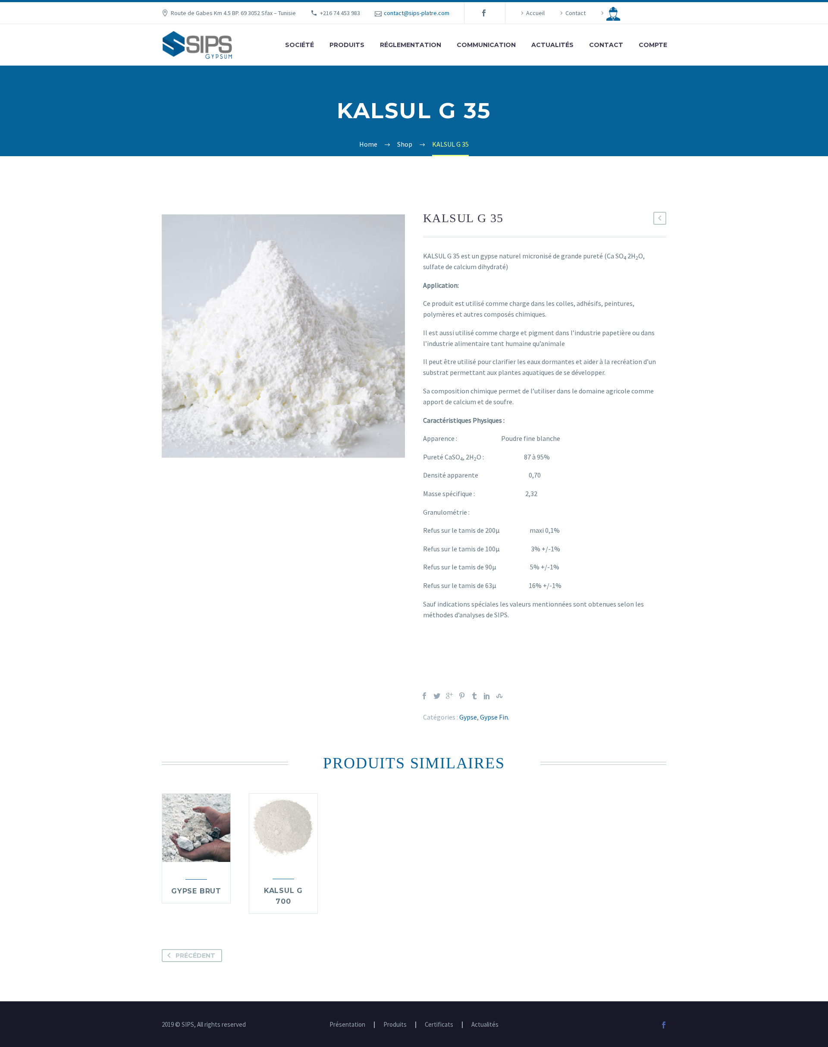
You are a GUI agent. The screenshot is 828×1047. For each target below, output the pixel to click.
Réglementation (410, 45)
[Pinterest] (461, 695)
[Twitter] (436, 695)
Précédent (195, 955)
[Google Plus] (449, 695)
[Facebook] (424, 695)
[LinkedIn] (486, 695)
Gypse (468, 717)
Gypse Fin (494, 717)
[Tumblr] (474, 695)
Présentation (347, 1025)
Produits (346, 45)
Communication (486, 45)
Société (299, 45)
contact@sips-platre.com (416, 13)
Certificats (439, 1025)
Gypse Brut (196, 891)
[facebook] (483, 12)
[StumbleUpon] (499, 695)
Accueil (535, 13)
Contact (575, 13)
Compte (653, 45)
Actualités (552, 45)
